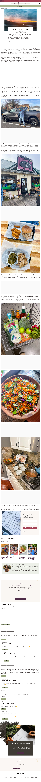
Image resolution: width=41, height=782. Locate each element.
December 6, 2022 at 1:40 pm (9, 643)
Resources (16, 777)
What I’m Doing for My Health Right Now (22, 557)
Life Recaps (8, 538)
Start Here (4, 776)
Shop (11, 777)
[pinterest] (23, 773)
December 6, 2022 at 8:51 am (7, 665)
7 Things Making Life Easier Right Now (4, 557)
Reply (3, 639)
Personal (12, 538)
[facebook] (18, 773)
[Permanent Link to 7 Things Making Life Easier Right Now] (5, 544)
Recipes (37, 776)
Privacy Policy (34, 777)
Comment (3, 608)
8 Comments (24, 32)
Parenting (18, 776)
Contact (27, 777)
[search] (39, 3)
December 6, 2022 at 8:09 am (7, 631)
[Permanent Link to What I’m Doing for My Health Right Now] (23, 544)
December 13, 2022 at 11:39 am (9, 713)
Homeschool (11, 776)
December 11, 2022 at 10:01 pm (8, 703)
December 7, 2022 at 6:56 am (10, 653)
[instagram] (20, 773)
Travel (23, 776)
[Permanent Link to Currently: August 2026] (14, 544)
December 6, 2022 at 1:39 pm (9, 680)
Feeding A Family (30, 776)
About (22, 777)
